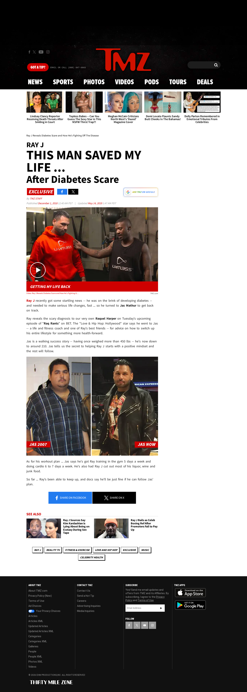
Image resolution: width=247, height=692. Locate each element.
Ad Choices (34, 605)
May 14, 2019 (95, 203)
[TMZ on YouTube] (144, 625)
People (32, 651)
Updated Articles (38, 626)
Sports (63, 82)
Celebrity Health (91, 557)
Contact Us (83, 590)
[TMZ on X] (34, 52)
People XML (35, 656)
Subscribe (161, 608)
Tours (177, 82)
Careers (81, 600)
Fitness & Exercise (77, 550)
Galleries (33, 646)
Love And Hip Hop (106, 550)
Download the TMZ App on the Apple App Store (190, 592)
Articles (32, 616)
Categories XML (37, 641)
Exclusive (129, 550)
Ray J (37, 550)
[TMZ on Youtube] (41, 51)
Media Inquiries (85, 611)
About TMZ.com (37, 590)
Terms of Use (36, 600)
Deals (205, 82)
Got (38, 67)
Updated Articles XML (41, 631)
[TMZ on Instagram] (48, 52)
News (35, 82)
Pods (151, 82)
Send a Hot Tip (85, 595)
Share (72, 497)
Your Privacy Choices (47, 611)
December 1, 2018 (48, 203)
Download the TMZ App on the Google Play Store (190, 605)
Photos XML (35, 661)
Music (145, 550)
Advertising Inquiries (89, 605)
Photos (94, 82)
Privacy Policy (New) (40, 595)
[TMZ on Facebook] (29, 52)
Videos (124, 82)
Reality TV (53, 550)
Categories (34, 636)
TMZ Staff (36, 198)
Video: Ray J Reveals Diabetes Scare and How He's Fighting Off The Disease (52, 293)
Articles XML (35, 621)
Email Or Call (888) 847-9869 (68, 67)
